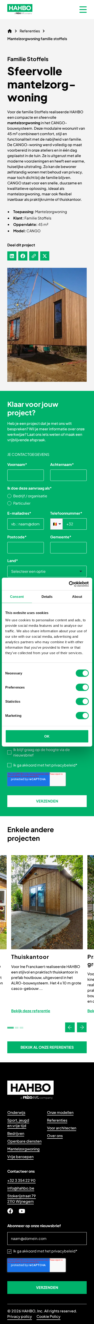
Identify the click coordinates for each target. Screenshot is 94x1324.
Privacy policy (19, 1316)
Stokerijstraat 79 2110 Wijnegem (21, 1198)
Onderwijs (16, 1112)
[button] (47, 1047)
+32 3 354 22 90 (21, 1180)
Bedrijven (15, 1133)
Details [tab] (47, 597)
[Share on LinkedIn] (11, 256)
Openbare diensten (24, 1141)
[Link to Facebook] (10, 1211)
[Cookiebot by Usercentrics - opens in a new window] (69, 584)
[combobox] (47, 571)
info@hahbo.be (20, 1188)
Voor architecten (61, 1127)
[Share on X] (44, 256)
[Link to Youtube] (22, 1211)
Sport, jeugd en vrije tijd (18, 1123)
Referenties (57, 1120)
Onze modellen (60, 1112)
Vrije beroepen (20, 1156)
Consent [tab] (17, 597)
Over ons (55, 1135)
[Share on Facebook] (22, 256)
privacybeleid (63, 765)
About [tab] (77, 597)
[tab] (10, 1028)
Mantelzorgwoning (23, 1148)
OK (47, 736)
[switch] (82, 687)
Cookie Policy (48, 1316)
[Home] (9, 31)
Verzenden (47, 801)
